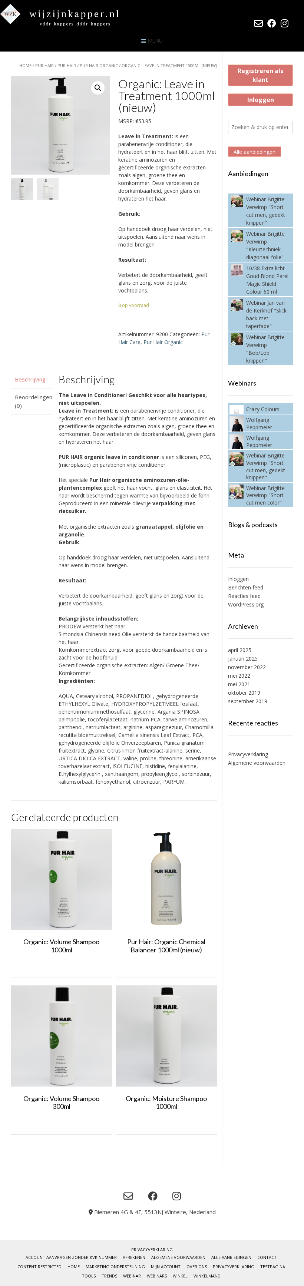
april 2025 (239, 650)
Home (25, 65)
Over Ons (196, 1266)
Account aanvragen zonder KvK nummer (71, 1257)
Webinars (157, 1276)
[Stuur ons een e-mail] (258, 23)
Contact (267, 1257)
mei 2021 (239, 684)
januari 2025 (243, 658)
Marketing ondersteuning (115, 1266)
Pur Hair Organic (99, 65)
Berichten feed (245, 587)
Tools (89, 1276)
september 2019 (247, 701)
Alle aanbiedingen (254, 151)
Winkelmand (207, 1276)
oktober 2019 (244, 692)
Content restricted (39, 1266)
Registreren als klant (260, 75)
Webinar (132, 1276)
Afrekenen (134, 1257)
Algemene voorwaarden (256, 762)
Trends (109, 1276)
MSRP (125, 121)
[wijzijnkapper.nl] (74, 15)
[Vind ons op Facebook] (271, 23)
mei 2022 (239, 675)
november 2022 (247, 667)
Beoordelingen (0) (32, 401)
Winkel (180, 1276)
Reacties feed (244, 595)
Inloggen (260, 100)
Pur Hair (44, 65)
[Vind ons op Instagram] (284, 23)
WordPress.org (246, 604)
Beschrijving (30, 379)
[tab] (31, 379)
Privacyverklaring (248, 754)
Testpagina (272, 1266)
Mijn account (166, 1266)
